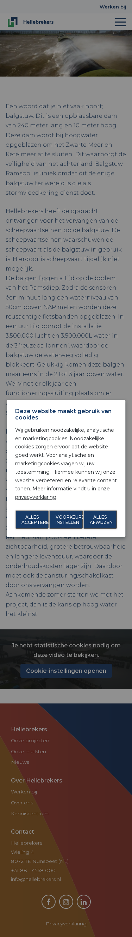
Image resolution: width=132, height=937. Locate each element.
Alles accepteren (35, 519)
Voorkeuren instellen (69, 519)
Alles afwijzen (101, 519)
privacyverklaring (35, 497)
